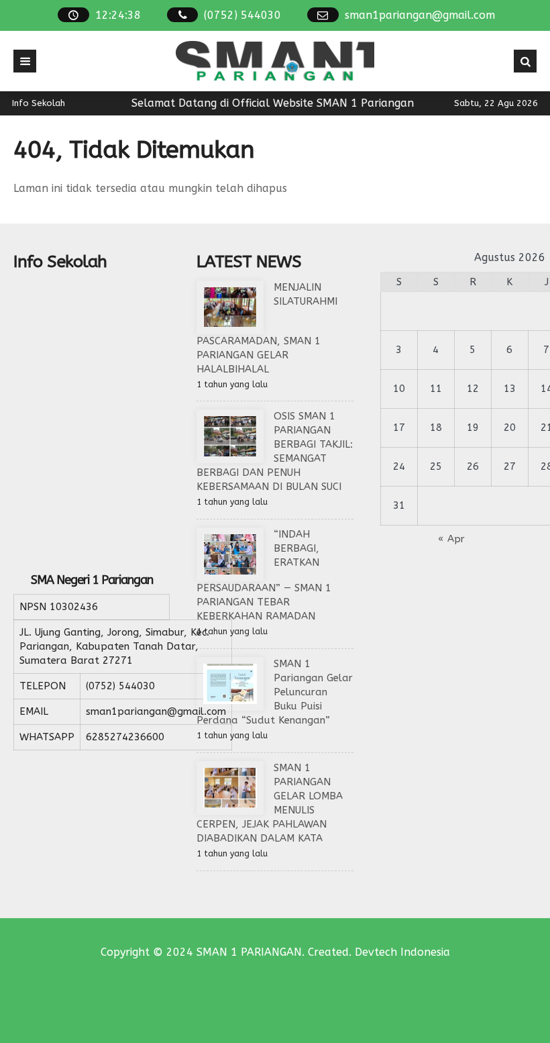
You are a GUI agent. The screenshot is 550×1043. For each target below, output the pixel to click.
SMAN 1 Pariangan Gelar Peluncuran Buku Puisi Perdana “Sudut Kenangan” (275, 692)
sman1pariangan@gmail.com (420, 15)
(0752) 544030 (242, 15)
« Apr (451, 539)
